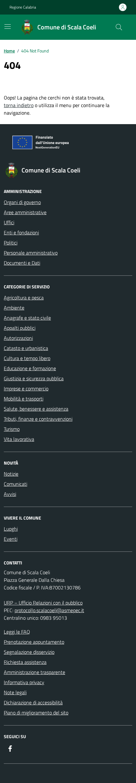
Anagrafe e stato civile (27, 318)
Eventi (10, 539)
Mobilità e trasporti (23, 398)
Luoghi (11, 529)
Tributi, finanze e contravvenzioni (38, 419)
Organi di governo (22, 202)
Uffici (9, 222)
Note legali (15, 692)
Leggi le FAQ (17, 631)
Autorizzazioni (18, 338)
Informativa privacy (24, 682)
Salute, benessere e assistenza (36, 409)
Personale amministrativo (31, 252)
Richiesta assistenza (25, 662)
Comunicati (15, 484)
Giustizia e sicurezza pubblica (34, 378)
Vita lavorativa (19, 439)
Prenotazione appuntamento (34, 642)
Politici (10, 242)
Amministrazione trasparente (34, 672)
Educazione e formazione (30, 368)
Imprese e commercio (26, 388)
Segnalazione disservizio (29, 652)
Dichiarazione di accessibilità (33, 702)
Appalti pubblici (19, 328)
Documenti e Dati (22, 263)
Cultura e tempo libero (27, 358)
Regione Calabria (22, 7)
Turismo (12, 429)
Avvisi (10, 494)
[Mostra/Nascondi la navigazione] (7, 26)
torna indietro (19, 105)
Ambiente (14, 307)
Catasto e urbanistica (26, 348)
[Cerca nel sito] (119, 27)
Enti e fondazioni (21, 232)
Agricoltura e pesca (24, 297)
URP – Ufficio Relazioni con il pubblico (43, 602)
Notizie (11, 474)
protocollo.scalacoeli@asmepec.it (49, 610)
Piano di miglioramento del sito (36, 712)
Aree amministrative (25, 212)
